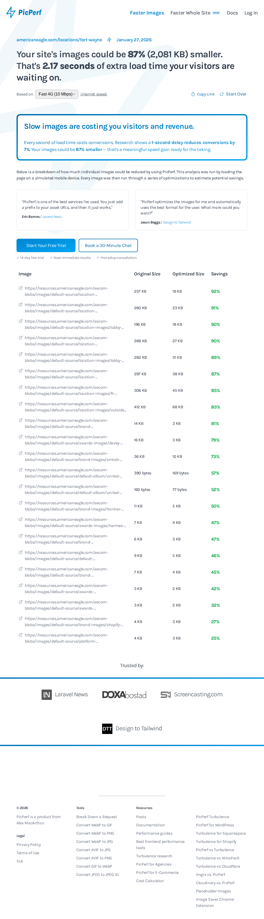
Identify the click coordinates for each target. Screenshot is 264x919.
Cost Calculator (150, 880)
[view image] (21, 289)
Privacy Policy (28, 844)
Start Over (236, 94)
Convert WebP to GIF (94, 824)
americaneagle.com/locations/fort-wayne (59, 40)
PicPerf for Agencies (153, 864)
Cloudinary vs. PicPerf (215, 882)
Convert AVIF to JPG (93, 849)
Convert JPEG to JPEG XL (97, 874)
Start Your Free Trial (46, 245)
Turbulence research (154, 855)
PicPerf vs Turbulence (215, 849)
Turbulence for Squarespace (221, 833)
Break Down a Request (96, 816)
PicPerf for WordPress (215, 824)
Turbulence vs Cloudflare (218, 866)
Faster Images (147, 13)
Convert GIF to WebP (94, 866)
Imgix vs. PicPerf (210, 874)
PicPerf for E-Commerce (157, 872)
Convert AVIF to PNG (94, 858)
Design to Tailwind (177, 222)
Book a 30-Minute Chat (108, 245)
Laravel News (52, 216)
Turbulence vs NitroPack (218, 858)
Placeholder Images (213, 891)
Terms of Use (27, 852)
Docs (232, 13)
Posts (141, 816)
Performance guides (154, 833)
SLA (19, 861)
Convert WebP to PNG (95, 833)
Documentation (150, 824)
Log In (251, 13)
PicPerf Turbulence (212, 816)
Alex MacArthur (30, 822)
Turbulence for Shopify (216, 841)
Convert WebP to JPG (94, 841)
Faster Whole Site (194, 13)
